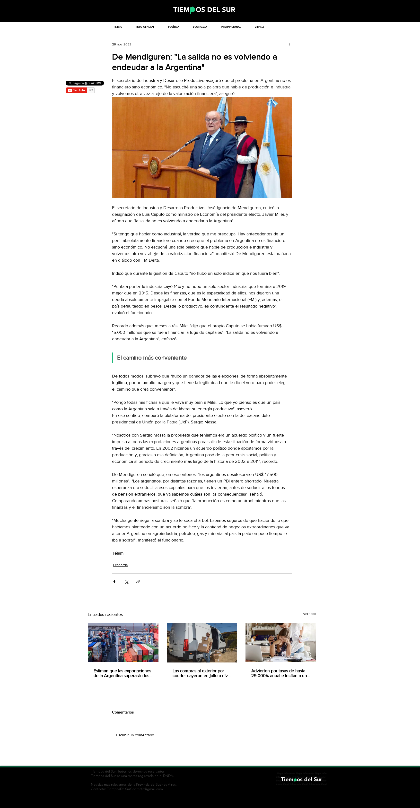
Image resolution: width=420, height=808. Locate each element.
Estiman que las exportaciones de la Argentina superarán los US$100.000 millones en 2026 (122, 673)
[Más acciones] (289, 44)
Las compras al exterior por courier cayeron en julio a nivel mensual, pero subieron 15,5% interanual (202, 673)
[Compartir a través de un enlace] (138, 581)
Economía (120, 565)
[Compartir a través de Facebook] (114, 581)
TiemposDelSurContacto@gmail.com (135, 789)
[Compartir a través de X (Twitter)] (126, 581)
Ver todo (309, 614)
